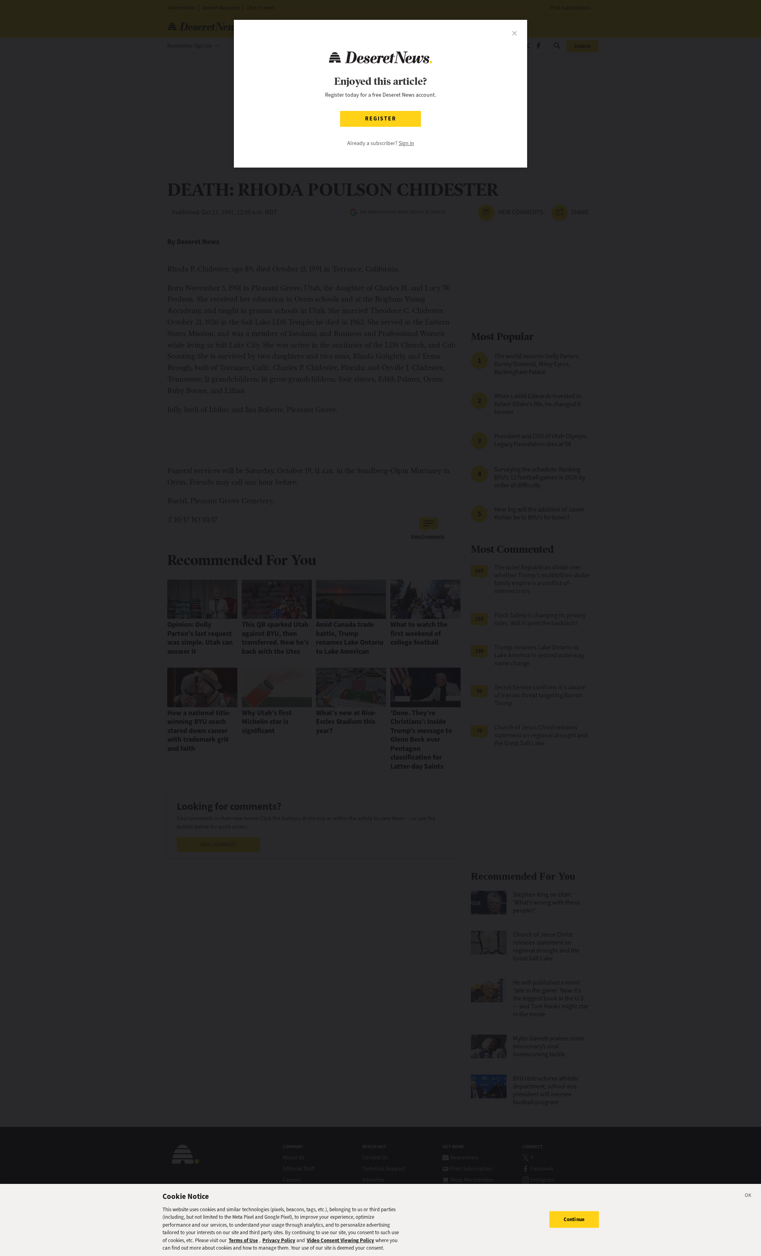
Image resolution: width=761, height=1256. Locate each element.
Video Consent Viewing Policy (340, 1240)
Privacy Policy (278, 1240)
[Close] (748, 1196)
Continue (574, 1219)
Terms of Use (243, 1240)
